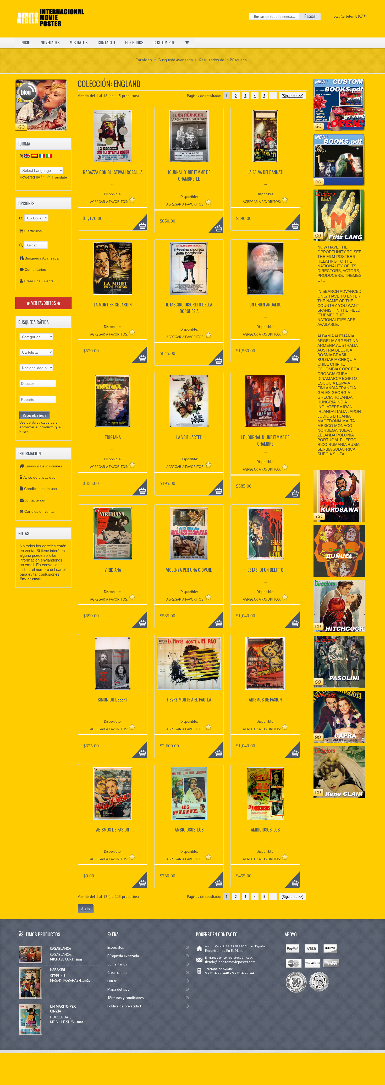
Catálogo (143, 59)
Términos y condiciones (125, 997)
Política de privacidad (124, 1006)
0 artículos (33, 231)
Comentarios (35, 269)
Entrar (112, 981)
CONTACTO (106, 42)
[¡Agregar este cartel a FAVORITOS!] (132, 199)
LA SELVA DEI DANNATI (265, 172)
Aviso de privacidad (39, 477)
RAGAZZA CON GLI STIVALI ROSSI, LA (112, 172)
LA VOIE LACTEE (189, 437)
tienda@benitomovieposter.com (230, 961)
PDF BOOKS (134, 42)
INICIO (25, 42)
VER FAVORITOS (43, 303)
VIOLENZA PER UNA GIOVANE (189, 569)
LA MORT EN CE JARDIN (113, 304)
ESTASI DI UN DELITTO (265, 569)
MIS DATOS (78, 42)
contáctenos (35, 500)
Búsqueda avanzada (123, 955)
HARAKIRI (57, 969)
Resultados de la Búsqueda (223, 59)
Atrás (85, 908)
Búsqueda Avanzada (175, 59)
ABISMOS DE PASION (265, 699)
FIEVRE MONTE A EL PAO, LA (189, 699)
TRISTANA (113, 437)
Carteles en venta (39, 511)
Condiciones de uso (40, 489)
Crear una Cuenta (39, 281)
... (273, 95)
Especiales (115, 947)
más (79, 959)
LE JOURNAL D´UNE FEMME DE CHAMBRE (265, 440)
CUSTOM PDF (163, 42)
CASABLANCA (60, 948)
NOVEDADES (50, 42)
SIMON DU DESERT (113, 699)
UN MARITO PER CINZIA (63, 1008)
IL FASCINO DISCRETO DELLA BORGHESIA (189, 307)
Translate (59, 177)
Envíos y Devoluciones (43, 466)
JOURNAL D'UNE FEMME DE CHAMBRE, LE (189, 175)
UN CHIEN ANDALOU (265, 304)
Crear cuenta (117, 972)
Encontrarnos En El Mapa (224, 950)
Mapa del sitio (118, 989)
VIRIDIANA (112, 569)
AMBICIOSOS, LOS (189, 829)
